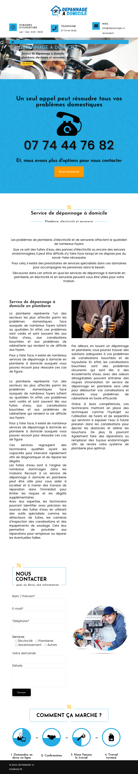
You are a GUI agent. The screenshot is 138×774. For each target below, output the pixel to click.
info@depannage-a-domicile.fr (114, 30)
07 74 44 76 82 (68, 30)
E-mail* (17, 609)
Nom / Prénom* (23, 596)
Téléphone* (20, 621)
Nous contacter (27, 63)
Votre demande (24, 653)
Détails (17, 666)
